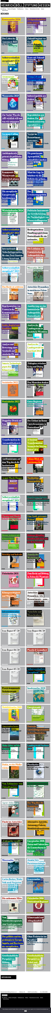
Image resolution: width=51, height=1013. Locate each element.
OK (25, 1010)
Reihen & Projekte (12, 8)
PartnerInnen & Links (35, 8)
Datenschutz (5, 10)
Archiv (42, 8)
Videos (26, 8)
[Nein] (49, 1010)
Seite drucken (6, 977)
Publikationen (20, 8)
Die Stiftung (3, 8)
